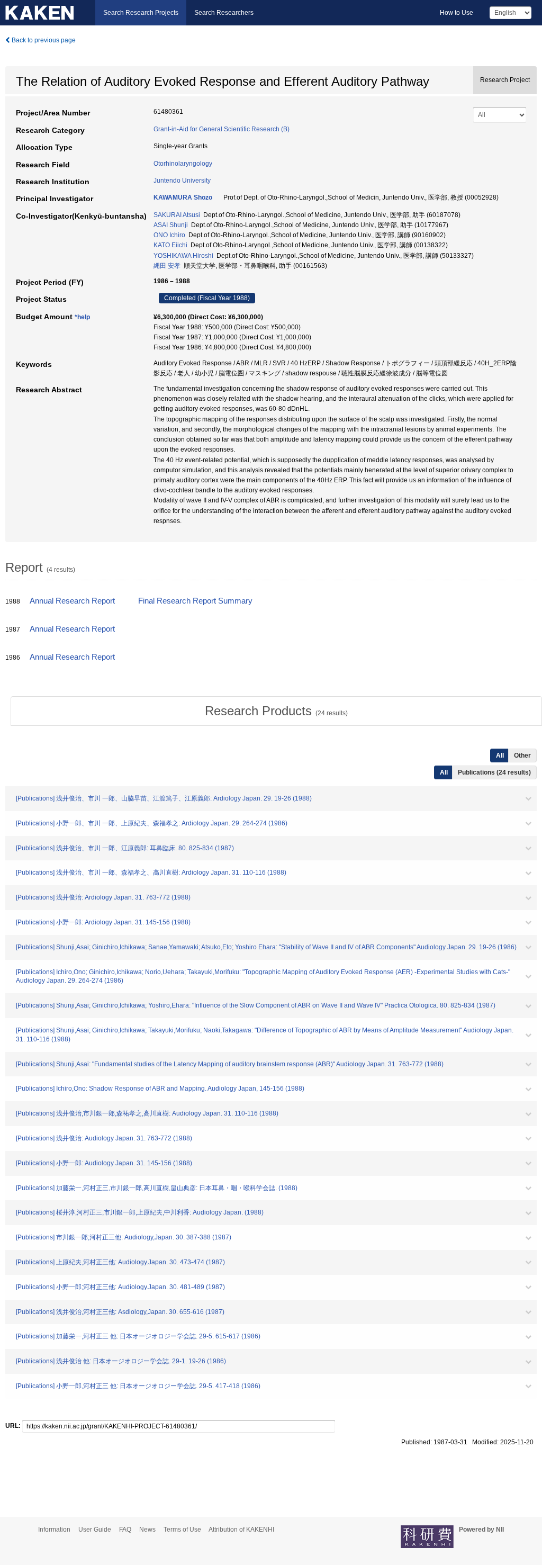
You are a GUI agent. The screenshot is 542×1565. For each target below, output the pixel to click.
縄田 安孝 (166, 265)
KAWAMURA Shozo (182, 197)
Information (54, 1529)
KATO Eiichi (170, 245)
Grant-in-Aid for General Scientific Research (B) (221, 129)
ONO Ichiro (169, 235)
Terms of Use (182, 1529)
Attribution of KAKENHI (241, 1529)
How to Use (456, 12)
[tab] (276, 711)
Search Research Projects (140, 12)
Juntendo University (182, 180)
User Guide (94, 1529)
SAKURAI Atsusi (176, 215)
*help (82, 317)
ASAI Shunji (170, 225)
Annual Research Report (72, 601)
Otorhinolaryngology (182, 163)
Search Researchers (224, 12)
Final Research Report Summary (195, 601)
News (147, 1529)
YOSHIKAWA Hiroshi (183, 255)
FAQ (125, 1529)
